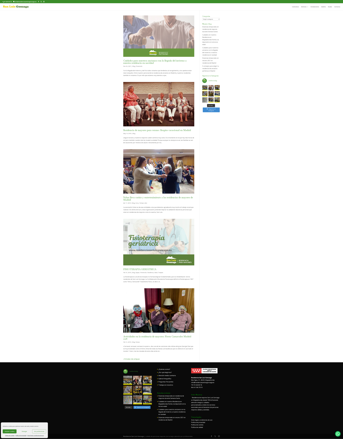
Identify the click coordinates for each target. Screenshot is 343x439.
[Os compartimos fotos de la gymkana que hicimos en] (217, 100)
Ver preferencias (39, 431)
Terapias (160, 272)
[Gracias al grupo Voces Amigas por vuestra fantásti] (217, 93)
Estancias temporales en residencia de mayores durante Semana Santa (210, 29)
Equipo (138, 272)
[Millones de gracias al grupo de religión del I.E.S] (211, 100)
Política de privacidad (20, 435)
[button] (337, 433)
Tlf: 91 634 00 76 (196, 385)
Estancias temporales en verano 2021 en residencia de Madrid (210, 60)
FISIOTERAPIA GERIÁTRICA (139, 269)
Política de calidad (197, 427)
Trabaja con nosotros (165, 385)
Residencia (150, 272)
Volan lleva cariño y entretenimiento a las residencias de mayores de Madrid (158, 198)
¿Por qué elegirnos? (165, 372)
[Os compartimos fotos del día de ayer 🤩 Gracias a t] (204, 93)
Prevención (139, 66)
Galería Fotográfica (164, 379)
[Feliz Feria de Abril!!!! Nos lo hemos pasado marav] (211, 87)
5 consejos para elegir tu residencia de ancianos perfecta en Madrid (210, 68)
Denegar (24, 431)
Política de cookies (10, 435)
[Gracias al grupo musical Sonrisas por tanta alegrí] (204, 87)
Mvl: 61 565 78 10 (196, 387)
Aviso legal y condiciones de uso (35, 435)
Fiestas (138, 342)
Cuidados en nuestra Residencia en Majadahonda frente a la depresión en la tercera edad (210, 40)
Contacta (337, 7)
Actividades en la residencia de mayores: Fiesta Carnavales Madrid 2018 (157, 337)
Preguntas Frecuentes (165, 382)
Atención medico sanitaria (167, 375)
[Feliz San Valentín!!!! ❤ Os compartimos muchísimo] (204, 100)
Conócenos (295, 7)
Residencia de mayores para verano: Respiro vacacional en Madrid (157, 130)
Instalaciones (315, 7)
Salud (155, 272)
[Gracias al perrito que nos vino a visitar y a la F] (217, 87)
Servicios (303, 7)
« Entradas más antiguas (131, 359)
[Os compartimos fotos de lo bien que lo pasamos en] (211, 93)
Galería (323, 7)
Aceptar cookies (10, 431)
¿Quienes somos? (164, 369)
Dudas (330, 7)
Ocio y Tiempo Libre (141, 203)
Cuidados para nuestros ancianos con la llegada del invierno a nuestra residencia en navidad (155, 61)
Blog (133, 66)
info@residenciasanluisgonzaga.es (202, 382)
